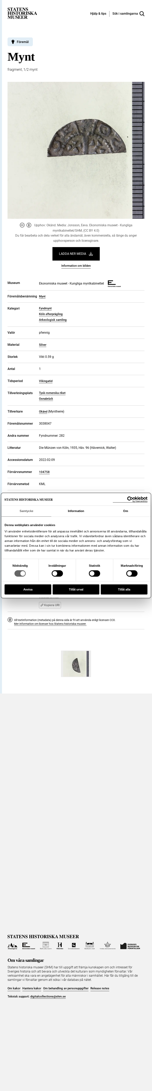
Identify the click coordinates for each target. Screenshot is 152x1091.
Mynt (42, 296)
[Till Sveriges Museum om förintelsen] (130, 946)
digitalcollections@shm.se (48, 996)
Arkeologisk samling (53, 320)
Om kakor (14, 988)
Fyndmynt (45, 308)
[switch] (57, 573)
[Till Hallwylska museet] (46, 946)
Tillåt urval (76, 589)
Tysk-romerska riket (52, 393)
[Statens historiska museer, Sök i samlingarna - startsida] (22, 13)
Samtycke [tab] (26, 511)
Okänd (43, 411)
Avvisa (27, 589)
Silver (42, 345)
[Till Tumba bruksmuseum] (108, 946)
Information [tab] (76, 511)
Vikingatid (45, 381)
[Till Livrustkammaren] (74, 946)
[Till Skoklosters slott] (90, 946)
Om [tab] (125, 511)
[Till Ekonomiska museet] (28, 946)
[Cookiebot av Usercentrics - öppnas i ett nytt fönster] (130, 499)
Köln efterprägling (51, 314)
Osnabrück (46, 398)
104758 (44, 472)
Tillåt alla (124, 589)
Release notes (99, 988)
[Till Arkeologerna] (12, 946)
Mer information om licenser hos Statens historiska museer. (50, 623)
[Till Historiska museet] (60, 946)
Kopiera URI (52, 605)
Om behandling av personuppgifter (65, 988)
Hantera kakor (31, 988)
